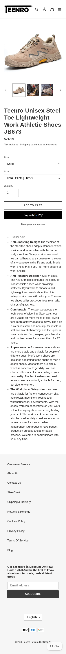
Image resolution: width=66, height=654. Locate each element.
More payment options (33, 224)
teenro (27, 642)
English (32, 617)
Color (7, 157)
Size (6, 171)
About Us (13, 473)
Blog (10, 550)
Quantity (8, 186)
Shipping (25, 144)
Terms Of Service (17, 540)
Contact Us (14, 482)
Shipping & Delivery (19, 501)
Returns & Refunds (18, 511)
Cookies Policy (16, 521)
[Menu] (60, 9)
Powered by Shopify (41, 642)
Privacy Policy (16, 530)
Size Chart (13, 492)
